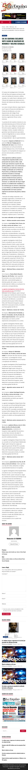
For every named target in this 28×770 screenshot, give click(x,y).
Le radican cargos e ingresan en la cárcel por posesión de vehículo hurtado (13, 641)
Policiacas (4, 35)
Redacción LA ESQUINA (8, 47)
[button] (2, 22)
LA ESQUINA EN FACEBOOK (20, 22)
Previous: (14, 552)
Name (4, 593)
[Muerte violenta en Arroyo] (14, 654)
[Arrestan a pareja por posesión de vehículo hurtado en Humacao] (14, 676)
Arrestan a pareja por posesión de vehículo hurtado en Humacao (13, 687)
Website (4, 604)
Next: (13, 559)
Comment (5, 574)
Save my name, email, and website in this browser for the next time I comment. (13, 609)
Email (3, 598)
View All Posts (14, 544)
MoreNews (10, 768)
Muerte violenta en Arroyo (9, 664)
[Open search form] (9, 22)
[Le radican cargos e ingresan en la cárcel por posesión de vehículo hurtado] (14, 631)
